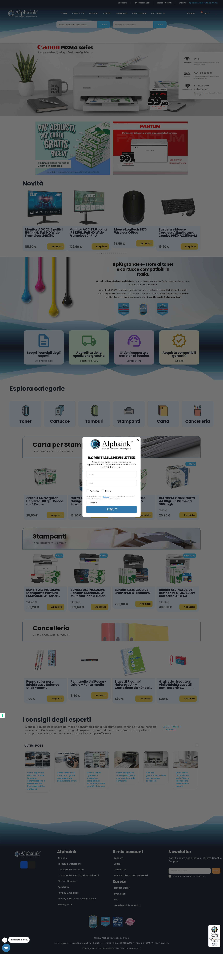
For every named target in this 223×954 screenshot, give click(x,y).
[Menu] (218, 926)
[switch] (214, 944)
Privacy (106, 497)
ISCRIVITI (112, 509)
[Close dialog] (138, 440)
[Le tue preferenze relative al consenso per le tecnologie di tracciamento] (2, 715)
